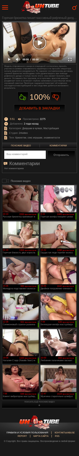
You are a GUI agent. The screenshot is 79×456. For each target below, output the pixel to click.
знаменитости (52, 137)
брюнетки (20, 137)
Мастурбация (51, 128)
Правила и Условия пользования (27, 432)
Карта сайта (40, 436)
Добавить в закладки (39, 108)
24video (23, 133)
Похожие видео (21, 145)
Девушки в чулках (32, 128)
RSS (57, 436)
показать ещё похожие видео (39, 402)
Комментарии (58, 145)
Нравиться (23, 97)
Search (74, 7)
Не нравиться (56, 97)
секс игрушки (35, 137)
